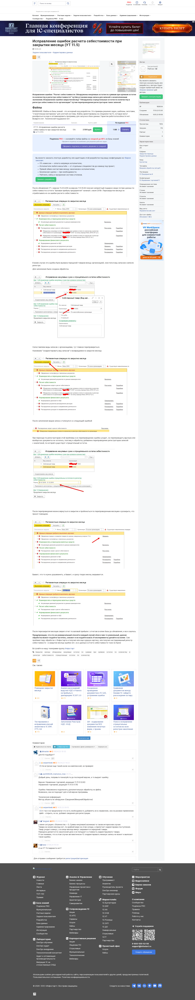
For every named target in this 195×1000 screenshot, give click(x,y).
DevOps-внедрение (45, 949)
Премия (39, 897)
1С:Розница (107, 920)
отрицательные (61, 655)
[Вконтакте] (139, 986)
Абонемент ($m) (146, 217)
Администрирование (45, 927)
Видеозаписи (142, 881)
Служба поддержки (144, 926)
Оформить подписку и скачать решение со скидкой (84, 146)
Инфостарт (70, 649)
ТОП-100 (40, 894)
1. (39, 751)
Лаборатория (43, 939)
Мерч (138, 892)
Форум (139, 888)
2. (40, 763)
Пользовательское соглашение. (47, 977)
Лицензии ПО (75, 945)
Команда (73, 893)
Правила (136, 909)
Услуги (72, 922)
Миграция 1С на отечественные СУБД (46, 963)
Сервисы (73, 919)
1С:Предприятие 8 (146, 174)
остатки (76, 652)
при (95, 652)
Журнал (40, 877)
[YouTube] (155, 986)
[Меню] (34, 3)
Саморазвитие (75, 903)
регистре (36, 655)
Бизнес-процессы (77, 884)
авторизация (82, 858)
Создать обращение (143, 952)
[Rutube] (160, 986)
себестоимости (48, 655)
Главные (40, 884)
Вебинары (73, 933)
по (82, 652)
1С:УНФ (105, 913)
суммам (88, 652)
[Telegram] (134, 986)
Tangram (46, 821)
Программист (108, 880)
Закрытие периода (146, 154)
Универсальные (109, 930)
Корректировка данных (148, 156)
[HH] (144, 986)
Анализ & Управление (80, 877)
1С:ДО (105, 927)
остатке (110, 652)
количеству (123, 652)
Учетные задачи (43, 913)
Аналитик (106, 884)
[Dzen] (149, 986)
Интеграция (41, 930)
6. (39, 845)
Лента (39, 887)
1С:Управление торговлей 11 (149, 180)
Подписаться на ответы (43, 747)
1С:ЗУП (105, 923)
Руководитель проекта (112, 887)
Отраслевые (74, 948)
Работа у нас (138, 916)
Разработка (41, 920)
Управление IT (75, 896)
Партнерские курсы (111, 894)
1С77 (104, 937)
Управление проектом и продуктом (79, 888)
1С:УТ (104, 916)
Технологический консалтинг (49, 953)
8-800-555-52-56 (140, 944)
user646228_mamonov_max (54, 774)
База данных (42, 923)
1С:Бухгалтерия (109, 903)
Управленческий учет (147, 211)
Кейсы (72, 926)
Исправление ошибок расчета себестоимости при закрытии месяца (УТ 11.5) (77, 43)
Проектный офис (111, 946)
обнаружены (56, 652)
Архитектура (75, 900)
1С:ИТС (72, 916)
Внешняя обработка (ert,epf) (150, 168)
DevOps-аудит (42, 946)
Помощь (136, 913)
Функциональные (43, 910)
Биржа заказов (143, 884)
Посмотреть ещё (83, 738)
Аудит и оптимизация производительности (45, 957)
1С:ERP (105, 906)
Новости (40, 880)
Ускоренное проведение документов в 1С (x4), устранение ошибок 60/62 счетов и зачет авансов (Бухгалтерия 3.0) (97, 695)
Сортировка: (83, 747)
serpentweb (48, 763)
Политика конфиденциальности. (76, 977)
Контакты (136, 920)
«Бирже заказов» (147, 90)
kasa (44, 845)
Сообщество (42, 934)
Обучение (107, 877)
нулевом (101, 652)
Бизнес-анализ (75, 880)
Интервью (41, 890)
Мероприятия (142, 877)
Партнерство (75, 929)
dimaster (45, 751)
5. (39, 821)
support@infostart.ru (141, 946)
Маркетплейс (109, 899)
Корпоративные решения (82, 938)
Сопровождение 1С (79, 909)
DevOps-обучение (44, 942)
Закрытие (39, 652)
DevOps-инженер (110, 890)
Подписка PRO (42, 906)
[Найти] (160, 870)
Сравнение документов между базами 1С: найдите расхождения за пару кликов (122, 693)
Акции (72, 912)
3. (39, 774)
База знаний (42, 903)
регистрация (71, 858)
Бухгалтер (143, 162)
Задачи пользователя (46, 916)
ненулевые (67, 652)
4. (40, 807)
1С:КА (104, 910)
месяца (47, 652)
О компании (138, 899)
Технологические (76, 955)
